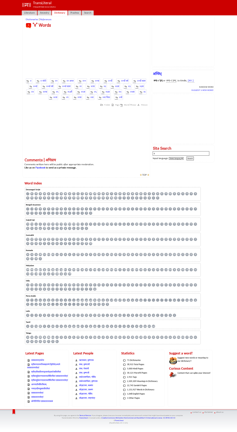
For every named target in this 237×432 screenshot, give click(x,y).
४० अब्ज (70, 81)
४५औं (70, 92)
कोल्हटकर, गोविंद (85, 394)
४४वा (45, 92)
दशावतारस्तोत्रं (37, 393)
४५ (57, 92)
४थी (120, 97)
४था (92, 97)
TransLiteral (83, 418)
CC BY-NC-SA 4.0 (169, 418)
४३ (129, 86)
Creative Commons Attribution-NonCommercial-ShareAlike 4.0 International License (132, 418)
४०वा (97, 81)
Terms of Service (85, 415)
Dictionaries (32, 19)
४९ (67, 97)
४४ (32, 92)
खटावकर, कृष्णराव (86, 360)
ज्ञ (132, 193)
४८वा (55, 97)
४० (56, 81)
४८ (144, 92)
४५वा (83, 92)
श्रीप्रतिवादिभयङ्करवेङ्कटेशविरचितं (46, 372)
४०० (84, 81)
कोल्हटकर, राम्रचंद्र (87, 398)
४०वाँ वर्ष (124, 81)
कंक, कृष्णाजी (84, 364)
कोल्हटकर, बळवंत (86, 385)
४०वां (35, 86)
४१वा (93, 86)
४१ (80, 86)
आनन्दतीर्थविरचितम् (38, 384)
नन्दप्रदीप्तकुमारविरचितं (40, 389)
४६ (95, 92)
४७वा (132, 92)
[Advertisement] (86, 54)
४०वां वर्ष (49, 86)
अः (32, 193)
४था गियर (106, 97)
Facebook (40, 167)
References (45, 19)
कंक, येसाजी (84, 369)
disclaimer (208, 412)
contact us (196, 412)
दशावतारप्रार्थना (37, 360)
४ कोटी (43, 81)
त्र (170, 193)
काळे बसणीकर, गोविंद (87, 377)
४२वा (117, 86)
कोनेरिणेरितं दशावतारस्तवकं (42, 401)
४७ (120, 92)
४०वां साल (66, 86)
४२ (105, 86)
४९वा (79, 97)
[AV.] (190, 80)
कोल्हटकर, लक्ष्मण (86, 390)
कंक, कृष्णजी (84, 373)
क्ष (103, 193)
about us (219, 412)
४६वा (108, 92)
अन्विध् (157, 74)
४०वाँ (110, 81)
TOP (144, 175)
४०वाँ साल (141, 81)
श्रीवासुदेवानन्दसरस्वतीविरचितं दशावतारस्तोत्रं (49, 376)
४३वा (142, 86)
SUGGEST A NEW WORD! (202, 90)
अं (36, 193)
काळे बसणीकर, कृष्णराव (88, 381)
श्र (78, 198)
